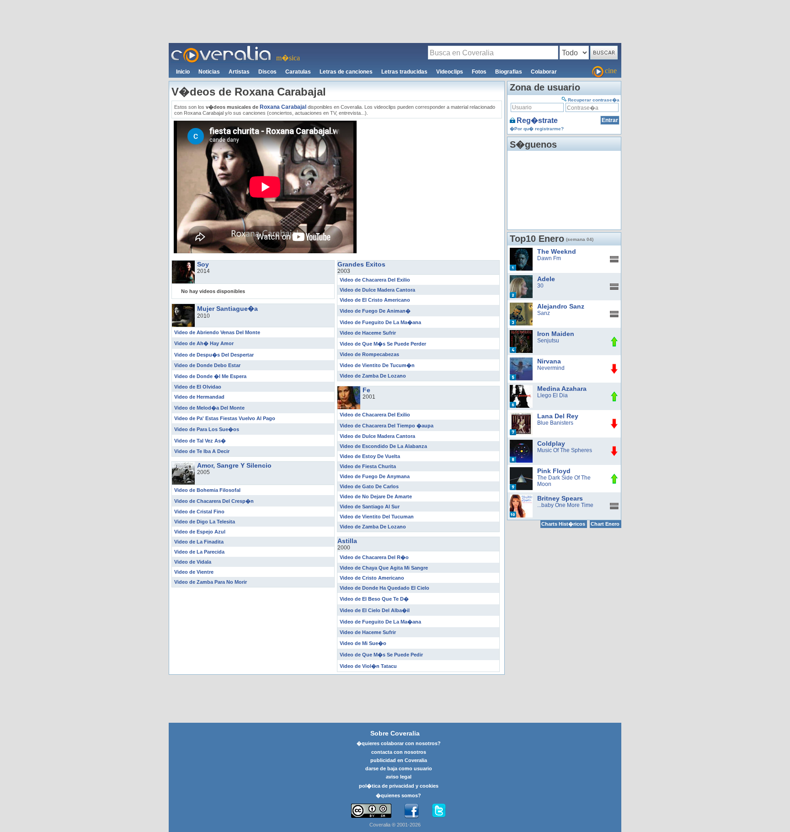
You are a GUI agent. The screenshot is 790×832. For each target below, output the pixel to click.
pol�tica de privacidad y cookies (398, 786)
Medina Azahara (562, 388)
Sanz (543, 313)
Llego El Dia (552, 395)
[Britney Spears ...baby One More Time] (521, 498)
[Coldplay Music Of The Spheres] (521, 443)
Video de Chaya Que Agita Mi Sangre (384, 568)
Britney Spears (560, 498)
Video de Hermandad (199, 397)
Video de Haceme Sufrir (368, 333)
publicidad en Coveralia (398, 760)
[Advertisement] (395, 21)
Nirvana (549, 361)
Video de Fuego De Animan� (375, 311)
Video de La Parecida (199, 552)
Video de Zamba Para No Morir (210, 582)
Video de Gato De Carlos (369, 486)
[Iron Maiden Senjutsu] (521, 333)
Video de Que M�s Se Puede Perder (383, 344)
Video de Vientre (194, 572)
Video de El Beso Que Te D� (374, 599)
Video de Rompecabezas (369, 354)
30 (540, 286)
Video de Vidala (192, 562)
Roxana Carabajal (283, 107)
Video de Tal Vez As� (200, 440)
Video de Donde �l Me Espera (210, 376)
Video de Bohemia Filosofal (207, 490)
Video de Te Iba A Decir (202, 451)
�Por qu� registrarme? (537, 128)
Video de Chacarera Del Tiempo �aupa (386, 425)
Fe (366, 390)
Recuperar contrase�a (593, 99)
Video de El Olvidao (197, 386)
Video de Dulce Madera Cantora (377, 290)
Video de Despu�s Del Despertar (214, 354)
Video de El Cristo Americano (375, 300)
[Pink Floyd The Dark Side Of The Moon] (521, 470)
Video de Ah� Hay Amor (204, 343)
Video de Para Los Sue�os (206, 429)
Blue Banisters (555, 423)
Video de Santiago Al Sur (370, 506)
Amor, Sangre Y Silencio (234, 465)
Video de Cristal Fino (199, 511)
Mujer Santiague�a (227, 308)
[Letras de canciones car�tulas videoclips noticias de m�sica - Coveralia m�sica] (221, 48)
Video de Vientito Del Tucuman (377, 516)
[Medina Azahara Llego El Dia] (521, 388)
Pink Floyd (554, 471)
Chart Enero (605, 524)
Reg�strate (537, 120)
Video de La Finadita (199, 541)
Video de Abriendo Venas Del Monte (217, 332)
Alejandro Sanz (560, 306)
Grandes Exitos (361, 264)
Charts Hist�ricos (563, 524)
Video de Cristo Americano (372, 578)
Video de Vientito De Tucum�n (377, 365)
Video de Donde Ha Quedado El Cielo (384, 588)
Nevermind (551, 368)
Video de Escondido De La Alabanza (383, 446)
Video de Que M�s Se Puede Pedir (381, 654)
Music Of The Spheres (564, 450)
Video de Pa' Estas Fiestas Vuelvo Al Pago (224, 418)
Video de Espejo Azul (199, 531)
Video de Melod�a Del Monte (209, 408)
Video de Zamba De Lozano (373, 376)
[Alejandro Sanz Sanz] (521, 306)
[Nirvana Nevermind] (521, 360)
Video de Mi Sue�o (363, 643)
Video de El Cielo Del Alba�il (375, 610)
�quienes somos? (398, 795)
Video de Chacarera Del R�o (374, 557)
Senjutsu (548, 340)
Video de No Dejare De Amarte (376, 496)
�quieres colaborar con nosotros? (399, 743)
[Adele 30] (521, 278)
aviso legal (398, 776)
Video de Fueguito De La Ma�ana (380, 322)
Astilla (347, 540)
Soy (203, 264)
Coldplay (551, 443)
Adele (546, 279)
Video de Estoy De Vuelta (370, 456)
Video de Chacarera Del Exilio (375, 280)
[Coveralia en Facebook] (411, 811)
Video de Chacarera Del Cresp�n (214, 501)
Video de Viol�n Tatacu (368, 666)
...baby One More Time (565, 505)
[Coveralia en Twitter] (439, 811)
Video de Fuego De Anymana (375, 476)
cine (611, 71)
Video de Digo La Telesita (204, 521)
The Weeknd (556, 251)
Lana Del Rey (557, 416)
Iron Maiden (555, 333)
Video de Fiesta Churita (368, 466)
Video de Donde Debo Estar (207, 365)
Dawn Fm (549, 258)
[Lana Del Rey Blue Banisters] (521, 415)
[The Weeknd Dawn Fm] (521, 251)
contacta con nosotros (398, 752)
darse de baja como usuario (398, 768)
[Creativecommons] (371, 811)
